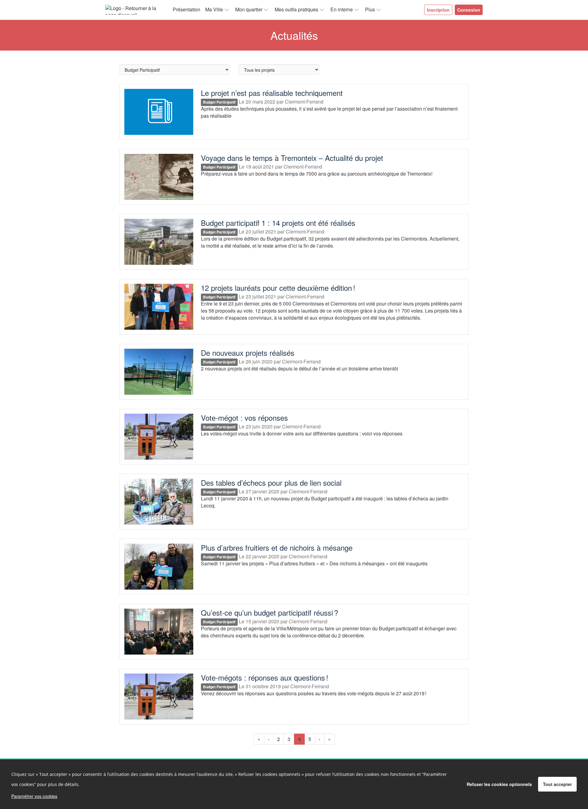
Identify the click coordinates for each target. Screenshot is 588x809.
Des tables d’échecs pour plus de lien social (271, 482)
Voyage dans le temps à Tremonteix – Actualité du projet (292, 157)
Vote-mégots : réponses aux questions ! (264, 677)
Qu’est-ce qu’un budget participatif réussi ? (269, 612)
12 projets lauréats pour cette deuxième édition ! (278, 287)
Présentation (186, 9)
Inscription (438, 10)
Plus (370, 9)
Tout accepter (557, 784)
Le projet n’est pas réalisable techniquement (272, 92)
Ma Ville (214, 9)
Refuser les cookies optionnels (499, 784)
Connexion (468, 10)
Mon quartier (248, 9)
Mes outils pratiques (296, 9)
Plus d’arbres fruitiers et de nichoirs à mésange (276, 547)
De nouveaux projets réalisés (247, 352)
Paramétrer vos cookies (34, 796)
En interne (341, 9)
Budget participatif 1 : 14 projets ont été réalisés (278, 222)
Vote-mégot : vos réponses (244, 417)
